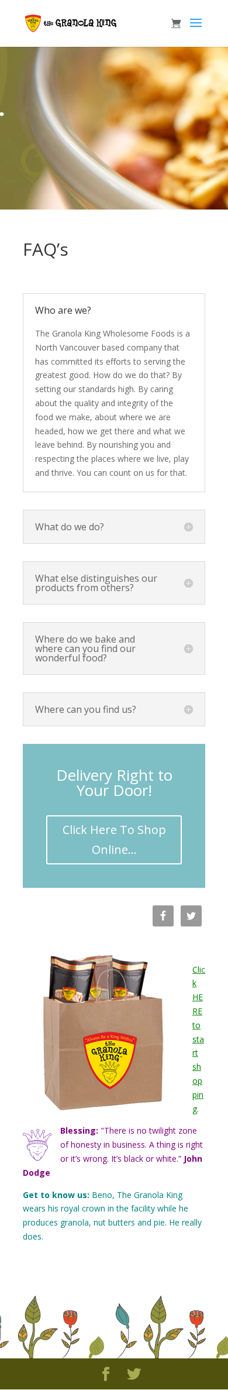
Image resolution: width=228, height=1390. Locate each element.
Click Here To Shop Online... (114, 839)
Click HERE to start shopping (198, 1039)
